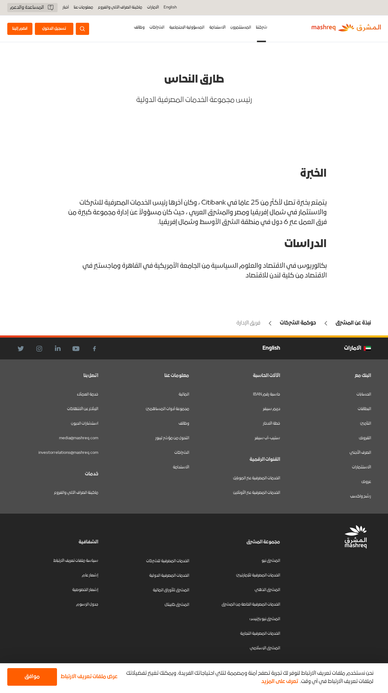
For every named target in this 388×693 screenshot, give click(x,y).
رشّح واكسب (360, 496)
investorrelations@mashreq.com (68, 452)
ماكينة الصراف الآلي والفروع (120, 7)
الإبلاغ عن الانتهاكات (82, 409)
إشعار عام (90, 575)
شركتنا (261, 27)
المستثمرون (240, 27)
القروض (365, 438)
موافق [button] (32, 676)
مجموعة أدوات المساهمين (167, 409)
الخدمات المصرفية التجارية (260, 633)
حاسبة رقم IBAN (266, 394)
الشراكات (181, 452)
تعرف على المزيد (279, 681)
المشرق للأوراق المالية (171, 590)
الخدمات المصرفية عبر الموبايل (256, 478)
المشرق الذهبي (267, 590)
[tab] (261, 28)
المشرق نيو (271, 560)
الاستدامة (181, 467)
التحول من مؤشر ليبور (172, 438)
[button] (90, 677)
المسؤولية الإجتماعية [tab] (186, 27)
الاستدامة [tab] (217, 27)
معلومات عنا (83, 7)
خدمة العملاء (87, 394)
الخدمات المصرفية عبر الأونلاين (256, 492)
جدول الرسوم (87, 604)
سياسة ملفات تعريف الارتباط (75, 560)
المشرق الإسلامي (265, 648)
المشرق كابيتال (177, 604)
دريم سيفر (271, 409)
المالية (184, 394)
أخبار (65, 7)
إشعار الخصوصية (85, 590)
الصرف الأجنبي (360, 452)
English (170, 7)
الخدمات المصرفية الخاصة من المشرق (251, 604)
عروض (366, 481)
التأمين (365, 423)
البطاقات (364, 409)
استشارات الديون (84, 423)
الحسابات (363, 394)
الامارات (153, 7)
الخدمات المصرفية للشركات (167, 561)
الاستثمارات (361, 467)
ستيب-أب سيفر (267, 438)
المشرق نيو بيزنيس (264, 619)
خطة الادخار (271, 423)
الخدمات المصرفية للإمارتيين (258, 575)
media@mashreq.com (78, 438)
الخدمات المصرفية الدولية (169, 575)
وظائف (139, 27)
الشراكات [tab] (156, 27)
